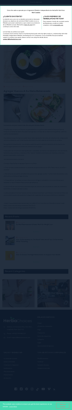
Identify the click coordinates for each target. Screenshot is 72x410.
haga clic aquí (28, 24)
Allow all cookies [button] (63, 405)
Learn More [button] (13, 406)
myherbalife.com (58, 25)
